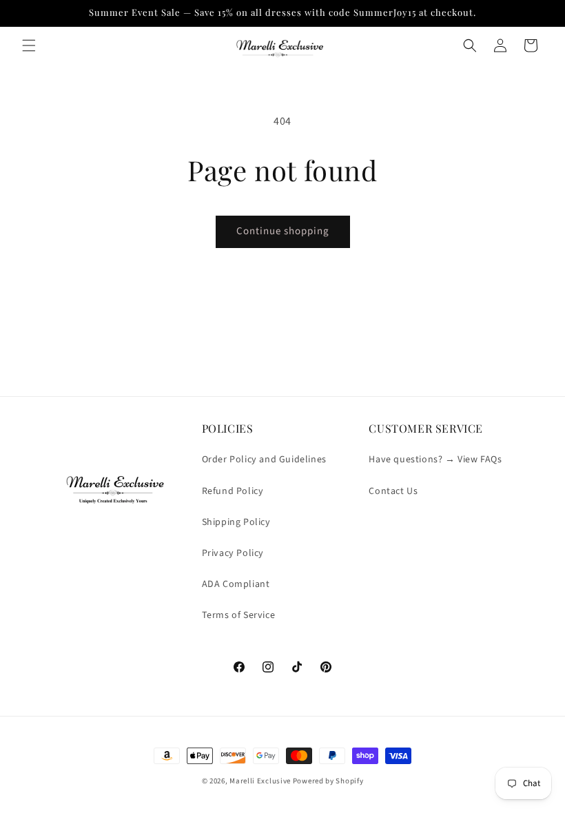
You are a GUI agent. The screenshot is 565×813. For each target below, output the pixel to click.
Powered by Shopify (328, 781)
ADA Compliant (236, 584)
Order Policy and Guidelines (264, 459)
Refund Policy (233, 491)
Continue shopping (282, 231)
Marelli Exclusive (260, 781)
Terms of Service (239, 615)
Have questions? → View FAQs (435, 459)
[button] (29, 45)
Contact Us (393, 491)
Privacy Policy (233, 553)
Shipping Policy (236, 522)
